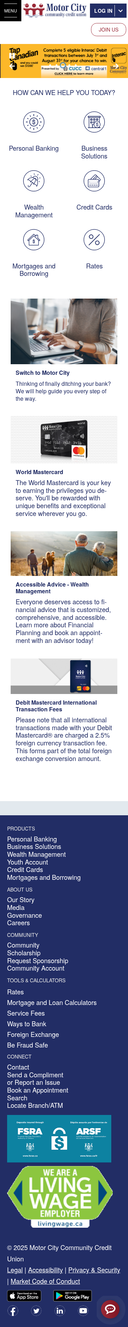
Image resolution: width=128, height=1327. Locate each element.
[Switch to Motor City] (64, 330)
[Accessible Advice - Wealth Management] (64, 552)
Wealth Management (34, 210)
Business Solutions (94, 151)
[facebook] (12, 1310)
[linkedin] (59, 1310)
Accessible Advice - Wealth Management (52, 587)
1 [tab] (51, 65)
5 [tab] (77, 65)
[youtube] (83, 1310)
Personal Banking (34, 147)
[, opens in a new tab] (60, 1196)
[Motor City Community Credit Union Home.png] (54, 11)
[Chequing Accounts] (33, 121)
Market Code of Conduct (45, 1281)
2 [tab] (58, 65)
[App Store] (24, 1295)
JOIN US (108, 29)
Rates (94, 265)
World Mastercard (39, 472)
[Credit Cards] (94, 180)
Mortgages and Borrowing (33, 269)
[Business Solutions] (94, 121)
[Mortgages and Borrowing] (33, 238)
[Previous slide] (116, 66)
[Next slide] (12, 66)
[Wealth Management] (33, 180)
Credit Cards (94, 206)
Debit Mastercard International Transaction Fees (56, 705)
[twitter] (36, 1310)
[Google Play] (72, 1295)
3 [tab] (64, 65)
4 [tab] (70, 65)
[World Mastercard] (64, 439)
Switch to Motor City (43, 372)
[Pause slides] (12, 56)
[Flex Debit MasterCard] (64, 675)
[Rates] (94, 238)
